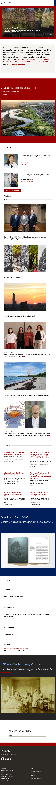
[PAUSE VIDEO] (51, 34)
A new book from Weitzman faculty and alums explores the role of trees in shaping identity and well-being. (22, 30)
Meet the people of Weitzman (12, 190)
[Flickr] (10, 759)
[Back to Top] (52, 778)
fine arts (9, 61)
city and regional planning (39, 59)
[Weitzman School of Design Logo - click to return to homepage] (6, 3)
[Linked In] (5, 759)
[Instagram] (7, 759)
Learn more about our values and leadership (14, 70)
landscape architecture (41, 61)
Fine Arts (3, 772)
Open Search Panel (49, 3)
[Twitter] (3, 759)
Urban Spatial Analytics (6, 778)
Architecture (4, 768)
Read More (5, 94)
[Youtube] (8, 759)
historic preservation (22, 61)
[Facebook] (2, 759)
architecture (23, 59)
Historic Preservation (6, 774)
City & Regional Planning (7, 770)
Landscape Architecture (7, 776)
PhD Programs (4, 780)
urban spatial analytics (16, 64)
